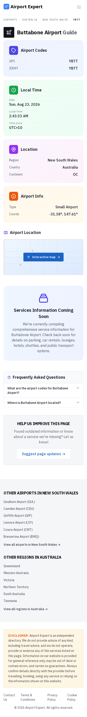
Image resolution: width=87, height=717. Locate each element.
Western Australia (16, 573)
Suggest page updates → (43, 454)
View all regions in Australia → (26, 609)
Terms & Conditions (28, 697)
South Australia (14, 594)
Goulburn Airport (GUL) (19, 502)
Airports (10, 19)
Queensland (12, 566)
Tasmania (10, 601)
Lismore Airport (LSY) (18, 523)
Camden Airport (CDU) (19, 509)
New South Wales (55, 19)
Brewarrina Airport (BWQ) (21, 537)
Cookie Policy (72, 697)
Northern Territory (16, 587)
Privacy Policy (53, 697)
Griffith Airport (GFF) (18, 516)
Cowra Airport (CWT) (18, 530)
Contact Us (9, 697)
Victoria (9, 580)
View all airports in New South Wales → (32, 545)
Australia (29, 19)
